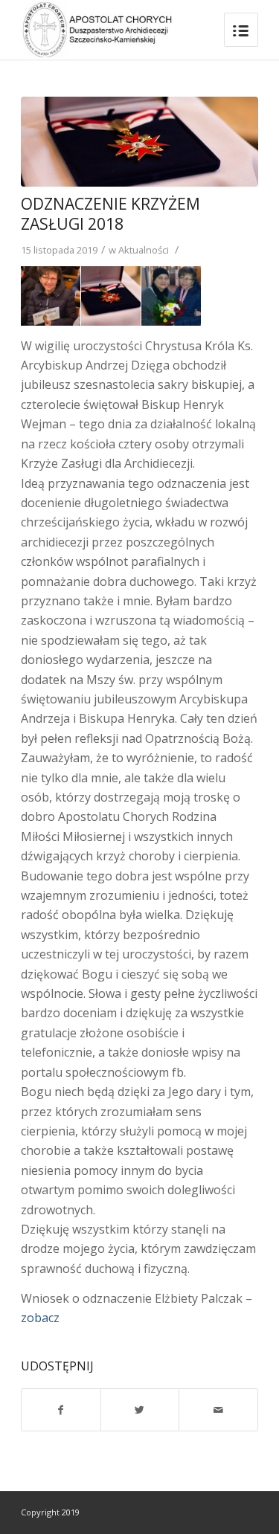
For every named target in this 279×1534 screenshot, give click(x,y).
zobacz (40, 1317)
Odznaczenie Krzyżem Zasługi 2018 (110, 213)
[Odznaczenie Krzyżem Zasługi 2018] (139, 142)
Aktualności (143, 250)
